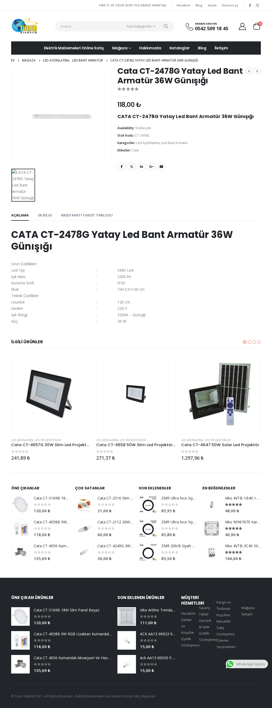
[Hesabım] (242, 26)
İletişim (221, 48)
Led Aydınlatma (148, 143)
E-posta (161, 166)
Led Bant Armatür (174, 143)
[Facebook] (249, 5)
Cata (135, 150)
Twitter (131, 166)
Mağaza (120, 48)
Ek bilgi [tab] (45, 215)
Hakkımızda (150, 48)
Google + (151, 166)
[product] (51, 393)
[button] (244, 342)
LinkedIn (141, 166)
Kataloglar (179, 48)
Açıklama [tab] (20, 215)
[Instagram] (257, 5)
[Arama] (166, 26)
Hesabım (183, 5)
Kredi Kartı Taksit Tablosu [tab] (87, 215)
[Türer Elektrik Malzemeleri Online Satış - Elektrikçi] (24, 26)
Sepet (212, 5)
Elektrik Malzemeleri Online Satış (74, 48)
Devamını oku (82, 363)
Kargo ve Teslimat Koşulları (223, 608)
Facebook (121, 166)
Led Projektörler (48, 440)
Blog (199, 5)
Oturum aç (230, 5)
